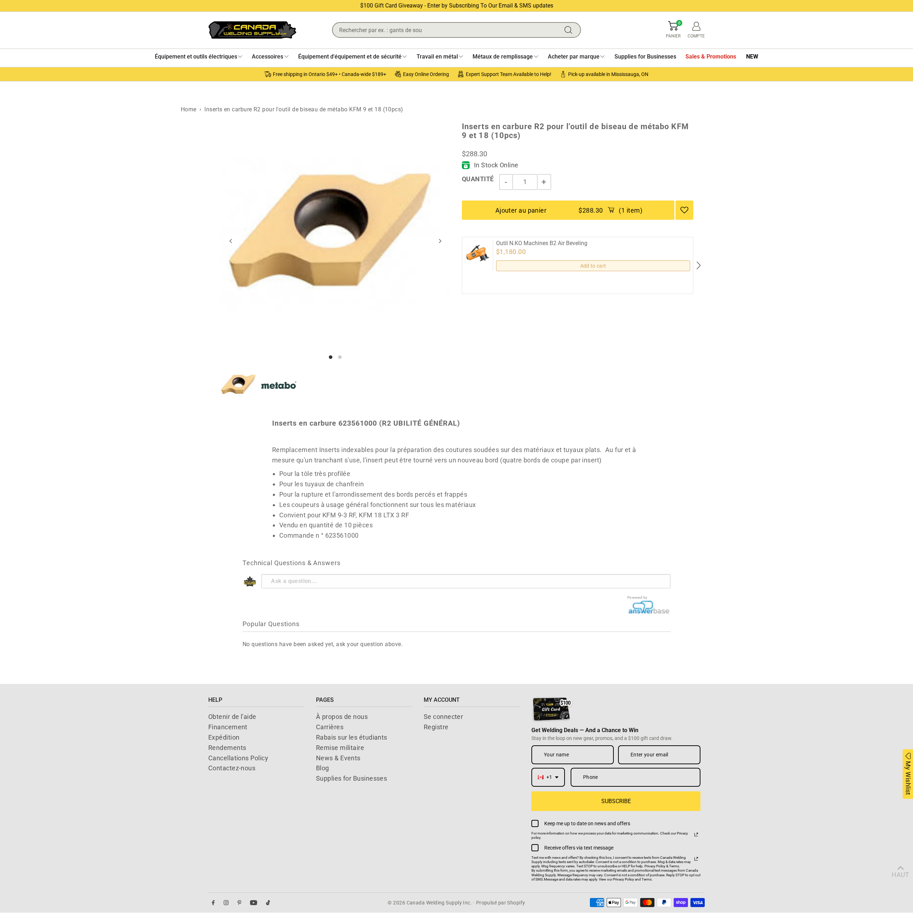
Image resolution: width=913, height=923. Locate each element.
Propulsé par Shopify (500, 903)
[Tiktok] (268, 903)
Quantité (478, 179)
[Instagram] (226, 903)
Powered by (637, 597)
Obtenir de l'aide (232, 716)
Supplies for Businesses (351, 778)
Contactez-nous (231, 768)
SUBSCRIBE (616, 801)
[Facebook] (213, 903)
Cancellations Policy (238, 758)
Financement (228, 727)
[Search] (570, 30)
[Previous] (231, 241)
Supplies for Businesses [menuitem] (645, 56)
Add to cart (593, 266)
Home (189, 109)
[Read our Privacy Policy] (696, 834)
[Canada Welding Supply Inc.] (252, 30)
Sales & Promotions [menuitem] (710, 56)
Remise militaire (340, 747)
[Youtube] (253, 903)
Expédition (224, 737)
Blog (322, 768)
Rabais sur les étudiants (351, 737)
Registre (436, 727)
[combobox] (548, 777)
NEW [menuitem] (752, 56)
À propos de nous (342, 716)
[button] (673, 30)
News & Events (338, 758)
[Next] (440, 241)
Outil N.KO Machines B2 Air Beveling (541, 243)
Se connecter (443, 716)
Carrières (329, 727)
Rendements (227, 747)
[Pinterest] (239, 903)
